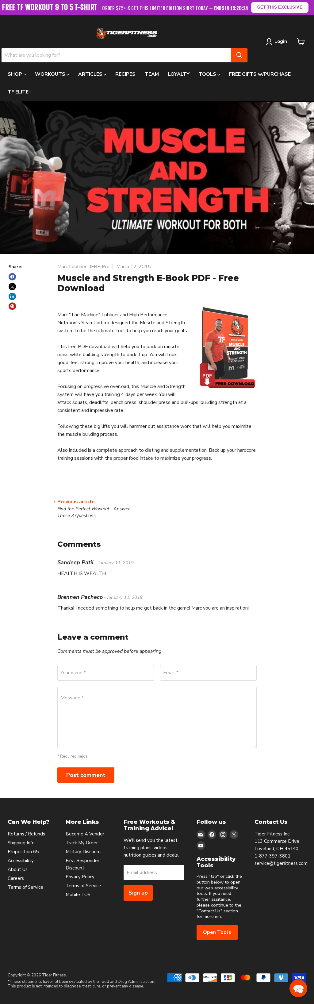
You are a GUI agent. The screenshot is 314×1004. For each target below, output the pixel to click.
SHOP (15, 74)
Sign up (138, 892)
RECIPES (125, 74)
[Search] (239, 55)
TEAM (152, 74)
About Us (18, 869)
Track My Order (82, 843)
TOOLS (208, 74)
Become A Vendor (85, 834)
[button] (298, 988)
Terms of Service (25, 887)
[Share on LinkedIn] (12, 296)
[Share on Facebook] (12, 276)
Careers (16, 878)
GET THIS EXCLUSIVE (279, 7)
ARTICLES (91, 74)
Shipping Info (21, 843)
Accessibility (21, 861)
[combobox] (116, 55)
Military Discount (83, 852)
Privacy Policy (80, 877)
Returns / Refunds (26, 834)
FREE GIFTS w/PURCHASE (260, 74)
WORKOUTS (51, 74)
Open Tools (217, 932)
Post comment (85, 775)
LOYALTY (179, 74)
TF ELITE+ (20, 92)
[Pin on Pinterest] (12, 306)
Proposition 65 (23, 852)
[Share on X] (12, 286)
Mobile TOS (78, 895)
